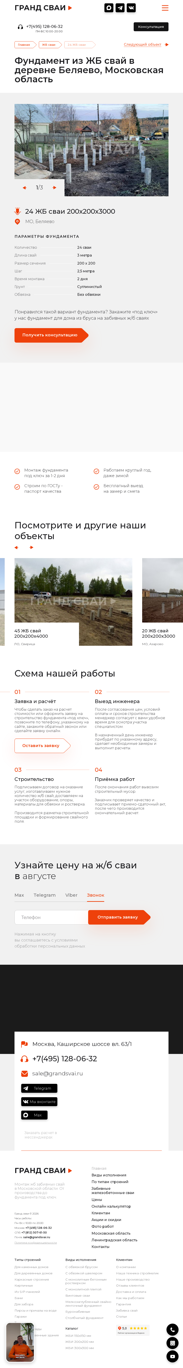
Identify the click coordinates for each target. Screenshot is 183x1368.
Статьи (121, 1316)
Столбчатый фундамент (84, 1318)
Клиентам (101, 1213)
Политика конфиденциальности (36, 1242)
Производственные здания (37, 1335)
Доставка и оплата (131, 1292)
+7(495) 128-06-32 (44, 26)
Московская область (111, 1233)
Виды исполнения (109, 1175)
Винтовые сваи (77, 1296)
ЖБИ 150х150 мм (78, 1336)
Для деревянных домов (33, 1273)
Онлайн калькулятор (111, 1206)
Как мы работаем (130, 1298)
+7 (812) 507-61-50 (34, 1232)
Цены (97, 1200)
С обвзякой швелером (83, 1273)
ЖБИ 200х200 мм (79, 1342)
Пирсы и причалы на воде (36, 1310)
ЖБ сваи (48, 44)
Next (54, 187)
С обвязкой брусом (81, 1267)
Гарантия (123, 1304)
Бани (19, 1298)
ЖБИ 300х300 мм (79, 1348)
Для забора (24, 1304)
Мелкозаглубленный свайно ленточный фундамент (88, 1304)
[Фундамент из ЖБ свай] (91, 150)
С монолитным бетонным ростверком (85, 1281)
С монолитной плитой (83, 1289)
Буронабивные (77, 1312)
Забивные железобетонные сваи (113, 1190)
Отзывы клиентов (130, 1285)
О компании (126, 1267)
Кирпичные (24, 1285)
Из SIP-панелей (27, 1292)
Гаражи (21, 1316)
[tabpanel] (91, 150)
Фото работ (103, 1226)
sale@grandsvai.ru (57, 1073)
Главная (24, 44)
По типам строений (110, 1182)
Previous (25, 187)
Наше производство (133, 1279)
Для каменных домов (31, 1267)
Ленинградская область (114, 1240)
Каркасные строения (32, 1279)
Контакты (101, 1247)
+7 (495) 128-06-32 (38, 1227)
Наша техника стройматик (137, 1273)
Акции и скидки (106, 1220)
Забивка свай (126, 1310)
